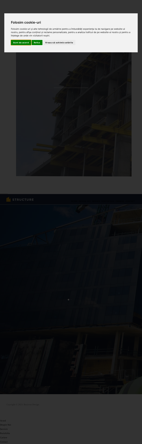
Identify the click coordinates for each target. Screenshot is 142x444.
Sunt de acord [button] (21, 42)
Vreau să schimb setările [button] (59, 42)
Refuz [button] (37, 42)
